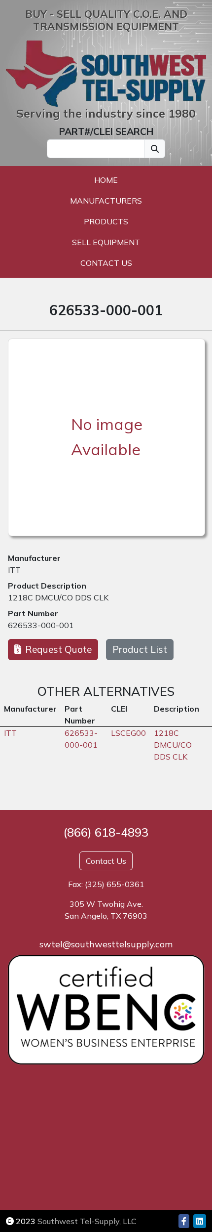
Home (106, 180)
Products (106, 221)
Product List (139, 649)
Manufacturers (106, 201)
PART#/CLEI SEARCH (106, 131)
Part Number (33, 613)
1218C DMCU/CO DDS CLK (58, 597)
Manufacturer (34, 558)
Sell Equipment (106, 242)
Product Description (47, 586)
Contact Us (106, 263)
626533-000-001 (41, 625)
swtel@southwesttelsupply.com (106, 944)
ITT (14, 570)
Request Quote (58, 649)
